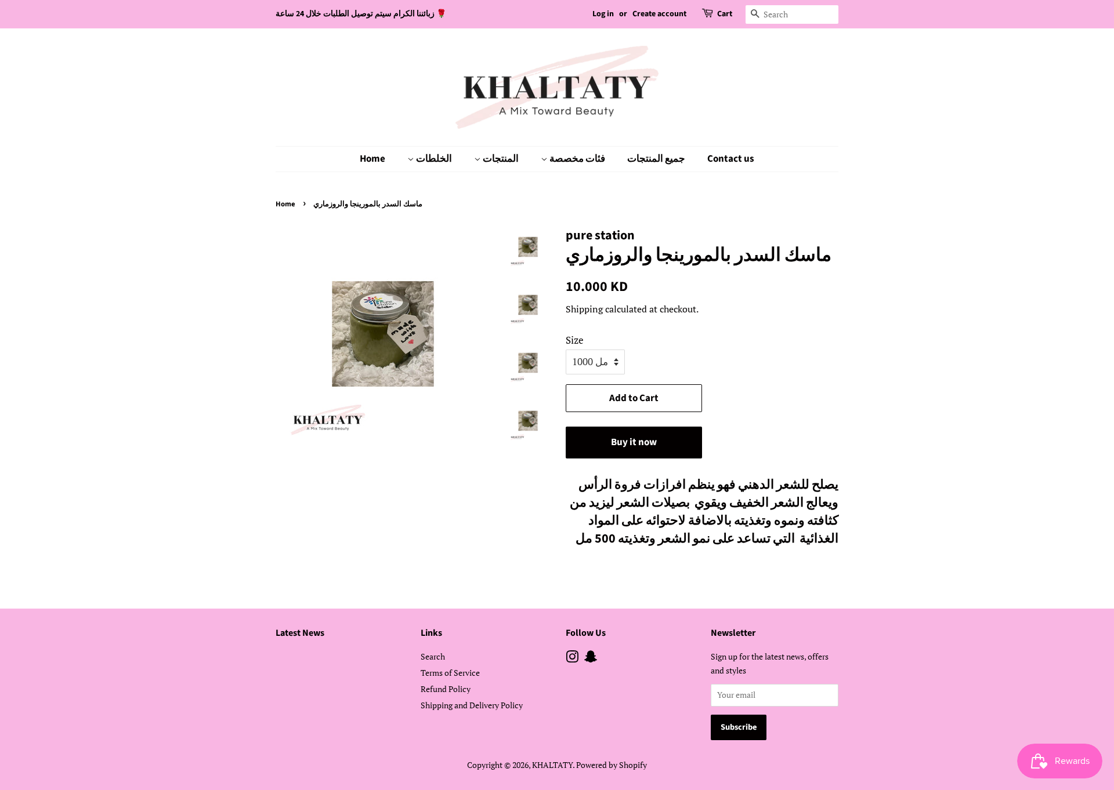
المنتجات (500, 159)
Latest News (300, 633)
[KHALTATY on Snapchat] (590, 658)
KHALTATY (552, 764)
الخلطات (433, 159)
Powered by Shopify (611, 764)
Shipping (584, 309)
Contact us (730, 159)
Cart (724, 14)
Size (575, 340)
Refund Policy (446, 688)
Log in (603, 14)
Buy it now (634, 442)
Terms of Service (450, 672)
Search (433, 656)
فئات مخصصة (576, 159)
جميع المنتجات (656, 159)
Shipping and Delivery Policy (472, 705)
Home (372, 159)
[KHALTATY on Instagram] (572, 658)
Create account (659, 14)
